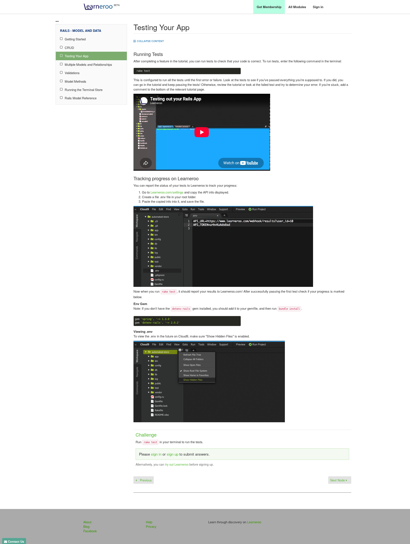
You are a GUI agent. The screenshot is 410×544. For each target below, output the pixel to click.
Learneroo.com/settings (167, 192)
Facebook (90, 531)
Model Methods (75, 81)
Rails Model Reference (81, 98)
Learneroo (254, 522)
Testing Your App (76, 56)
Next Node (338, 480)
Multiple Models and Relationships (88, 64)
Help (149, 522)
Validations (72, 72)
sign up (172, 454)
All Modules (297, 6)
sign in (156, 454)
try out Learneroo (177, 464)
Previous (145, 480)
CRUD (69, 47)
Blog (86, 526)
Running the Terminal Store (83, 89)
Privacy (151, 526)
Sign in (318, 6)
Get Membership (269, 6)
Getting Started (75, 39)
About (87, 522)
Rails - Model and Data (80, 30)
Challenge (146, 434)
